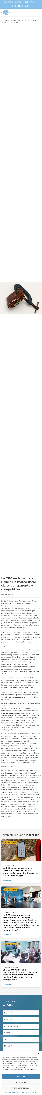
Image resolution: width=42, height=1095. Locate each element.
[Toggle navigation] (37, 12)
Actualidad (10, 842)
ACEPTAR (21, 1076)
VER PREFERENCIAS (21, 1088)
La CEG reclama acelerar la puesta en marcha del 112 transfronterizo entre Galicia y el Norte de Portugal (20, 872)
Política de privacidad (23, 1092)
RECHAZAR (21, 1082)
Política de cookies (10, 1092)
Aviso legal (34, 1092)
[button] (39, 1053)
